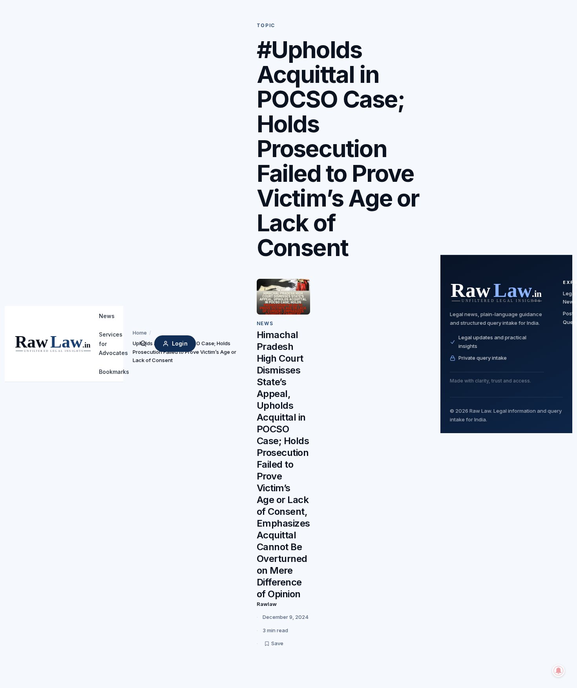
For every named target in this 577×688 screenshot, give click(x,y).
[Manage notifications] (558, 670)
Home (140, 332)
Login (180, 343)
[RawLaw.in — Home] (497, 292)
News (107, 316)
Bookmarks (114, 371)
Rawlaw (267, 604)
